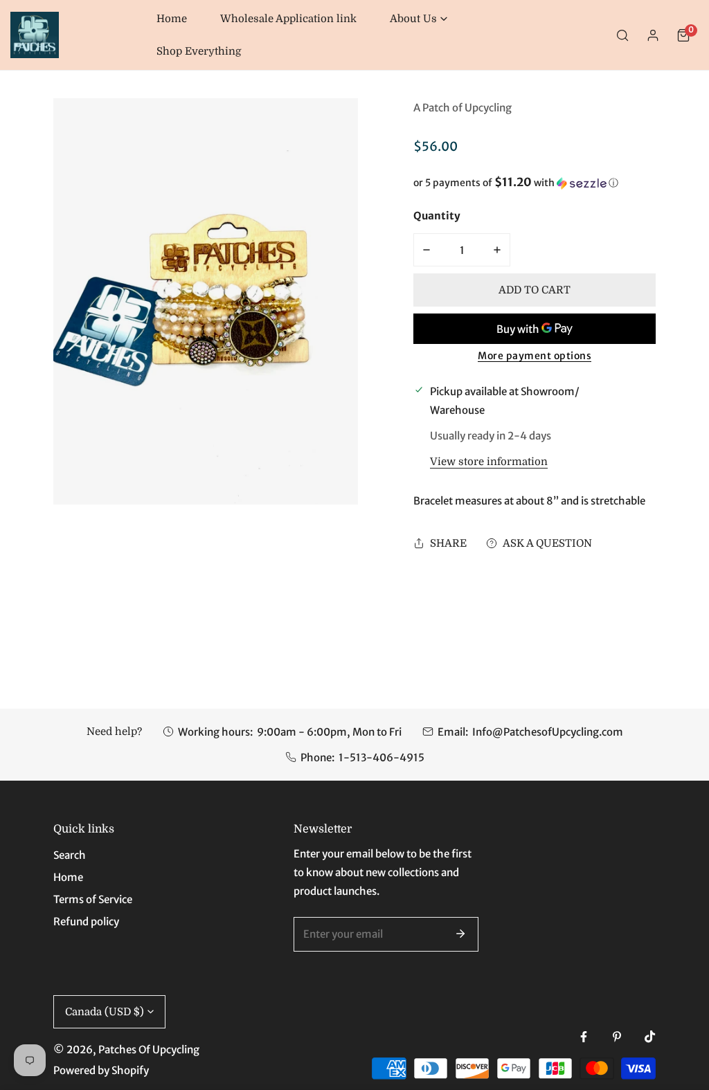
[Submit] (460, 933)
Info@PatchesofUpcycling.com (547, 731)
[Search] (622, 35)
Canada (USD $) (104, 1012)
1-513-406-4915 (381, 757)
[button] (418, 19)
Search (69, 855)
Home (68, 877)
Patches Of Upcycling (148, 1049)
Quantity (436, 215)
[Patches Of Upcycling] (34, 35)
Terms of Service (92, 899)
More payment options (534, 355)
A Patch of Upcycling (462, 107)
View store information (489, 462)
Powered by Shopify (101, 1070)
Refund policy (86, 921)
